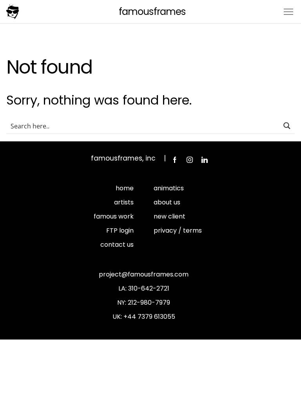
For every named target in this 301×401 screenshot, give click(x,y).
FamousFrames (152, 11)
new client (169, 216)
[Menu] (288, 11)
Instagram (190, 160)
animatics (169, 188)
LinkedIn (204, 160)
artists (124, 202)
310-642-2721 (148, 288)
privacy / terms (178, 230)
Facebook (175, 160)
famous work (114, 216)
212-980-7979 (149, 302)
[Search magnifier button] (287, 126)
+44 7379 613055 (149, 316)
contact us (117, 244)
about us (167, 202)
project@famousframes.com (144, 274)
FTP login (120, 230)
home (125, 188)
